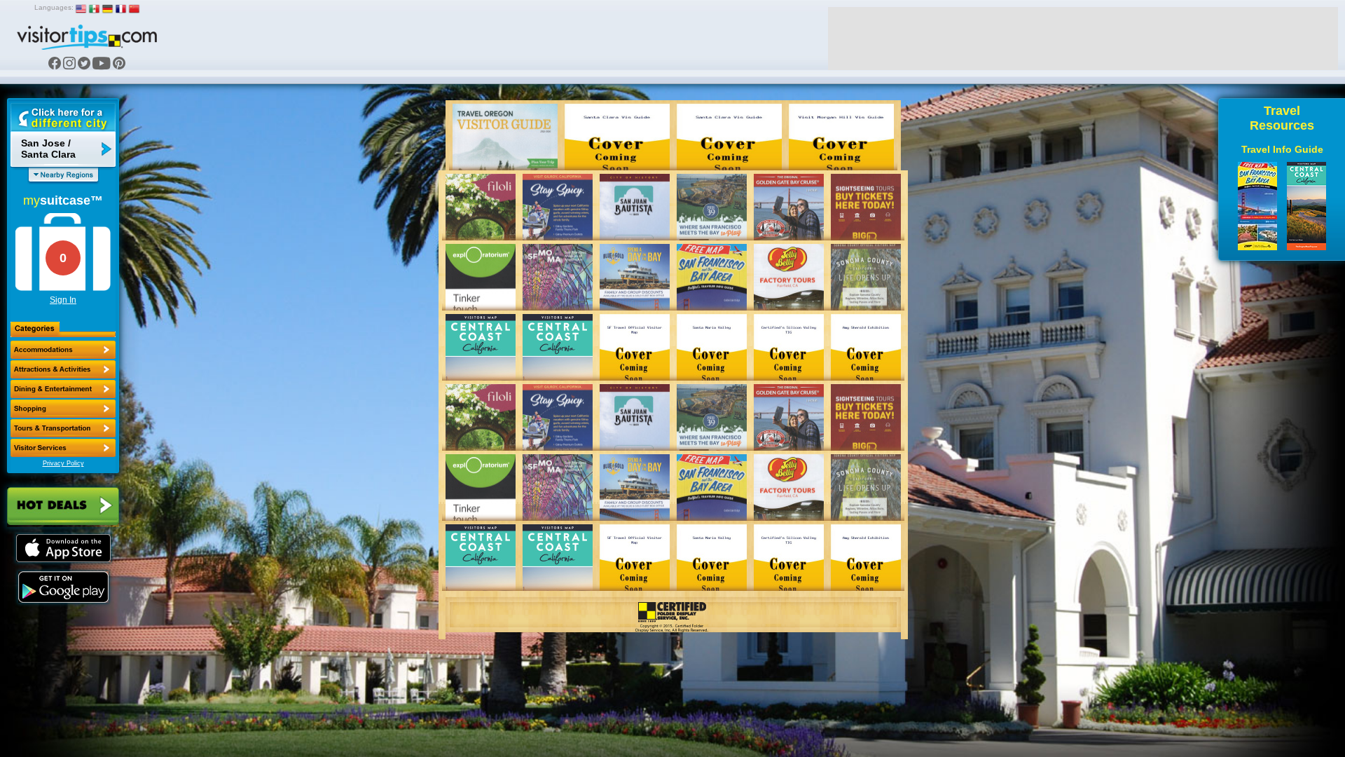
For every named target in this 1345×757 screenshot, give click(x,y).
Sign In (63, 300)
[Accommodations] (63, 350)
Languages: (54, 7)
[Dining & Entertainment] (63, 389)
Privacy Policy (63, 463)
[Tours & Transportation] (63, 428)
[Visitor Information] (63, 448)
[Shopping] (63, 409)
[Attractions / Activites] (63, 369)
